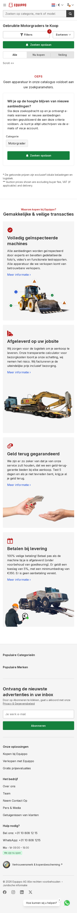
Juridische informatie (15, 885)
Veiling (62, 54)
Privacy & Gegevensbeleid (19, 703)
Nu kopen (39, 54)
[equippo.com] (17, 5)
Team (6, 793)
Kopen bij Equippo (15, 754)
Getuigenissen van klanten (21, 815)
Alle (15, 54)
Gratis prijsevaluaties (17, 768)
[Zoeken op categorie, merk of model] (70, 13)
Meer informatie (18, 274)
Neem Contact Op (15, 800)
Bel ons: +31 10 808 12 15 (20, 833)
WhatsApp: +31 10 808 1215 (21, 840)
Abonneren (38, 725)
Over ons (9, 786)
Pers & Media (12, 808)
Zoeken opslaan (40, 155)
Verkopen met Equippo (18, 761)
